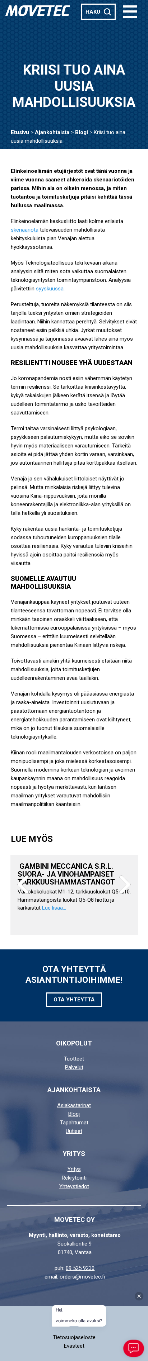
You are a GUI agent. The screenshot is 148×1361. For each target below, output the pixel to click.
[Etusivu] (37, 10)
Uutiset (74, 1131)
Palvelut (74, 1067)
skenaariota (24, 230)
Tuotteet (74, 1059)
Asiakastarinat (74, 1105)
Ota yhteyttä (74, 999)
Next (125, 884)
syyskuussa (50, 288)
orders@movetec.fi (82, 1277)
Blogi (81, 132)
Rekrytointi (74, 1178)
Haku (92, 12)
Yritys (74, 1169)
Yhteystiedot (74, 1186)
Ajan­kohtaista (52, 132)
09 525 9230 (80, 1268)
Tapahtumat (74, 1122)
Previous (23, 884)
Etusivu (20, 132)
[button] (130, 11)
